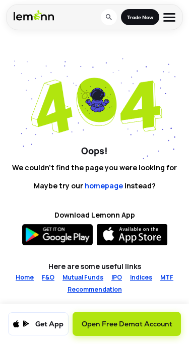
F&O (48, 277)
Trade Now (140, 17)
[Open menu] (169, 17)
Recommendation (95, 290)
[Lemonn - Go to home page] (34, 15)
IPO (116, 277)
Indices (141, 277)
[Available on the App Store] (132, 234)
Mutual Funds (82, 277)
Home (25, 277)
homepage (104, 185)
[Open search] (109, 17)
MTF (166, 277)
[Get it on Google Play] (57, 234)
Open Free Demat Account (127, 323)
